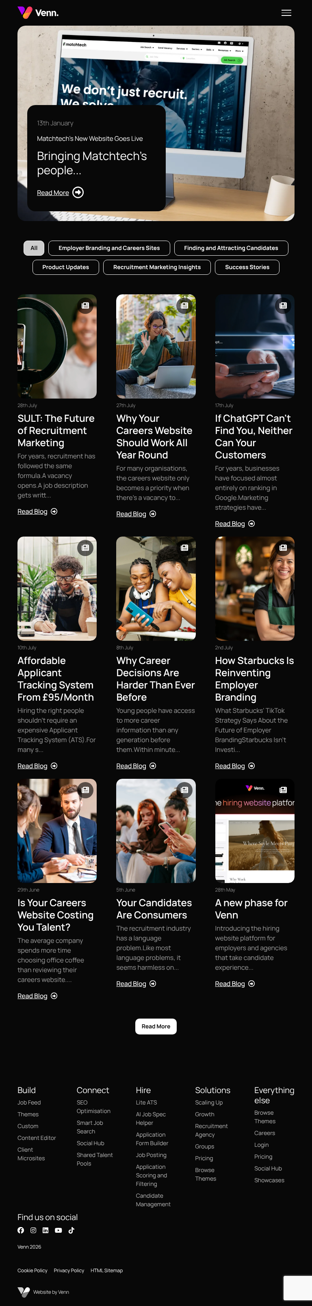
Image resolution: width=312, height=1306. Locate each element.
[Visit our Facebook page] (20, 1230)
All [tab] (33, 248)
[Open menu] (286, 13)
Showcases (269, 1180)
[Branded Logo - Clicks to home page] (37, 13)
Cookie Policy (32, 1270)
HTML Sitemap (107, 1270)
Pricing (204, 1158)
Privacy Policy (69, 1270)
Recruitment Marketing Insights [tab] (157, 267)
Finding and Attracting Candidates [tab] (231, 248)
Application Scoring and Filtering (151, 1175)
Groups (204, 1146)
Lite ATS (146, 1103)
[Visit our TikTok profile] (71, 1230)
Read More (156, 1026)
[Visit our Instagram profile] (33, 1230)
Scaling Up (209, 1103)
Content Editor (36, 1138)
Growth (204, 1114)
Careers (264, 1133)
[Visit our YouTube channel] (58, 1230)
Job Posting (151, 1155)
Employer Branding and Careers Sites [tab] (109, 248)
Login (261, 1145)
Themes (28, 1114)
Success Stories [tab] (247, 267)
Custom (27, 1126)
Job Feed (29, 1103)
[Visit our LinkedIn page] (45, 1230)
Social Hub (90, 1143)
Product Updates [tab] (66, 267)
